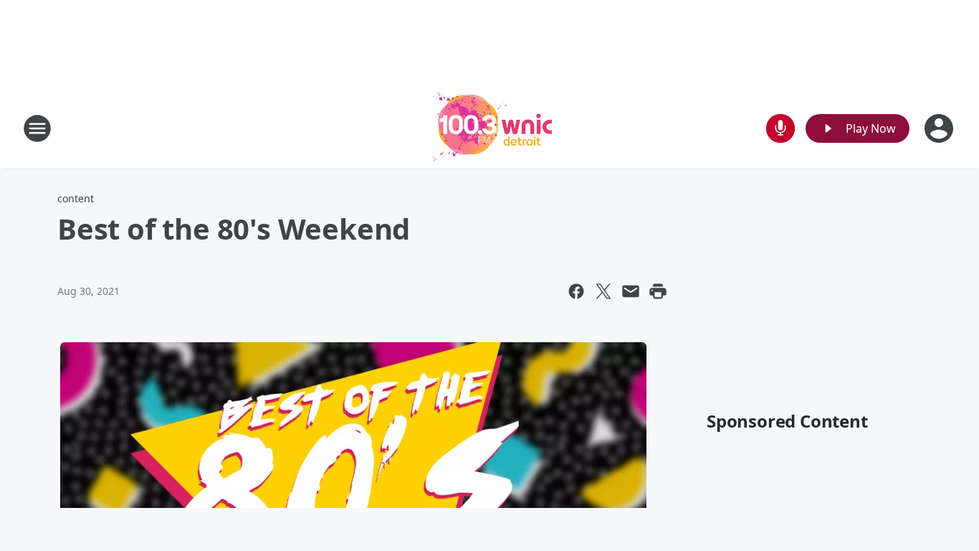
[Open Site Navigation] (37, 128)
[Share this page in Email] (631, 291)
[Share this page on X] (603, 291)
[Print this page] (658, 291)
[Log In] (940, 128)
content (75, 198)
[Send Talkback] (780, 128)
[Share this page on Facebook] (576, 291)
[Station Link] (489, 128)
